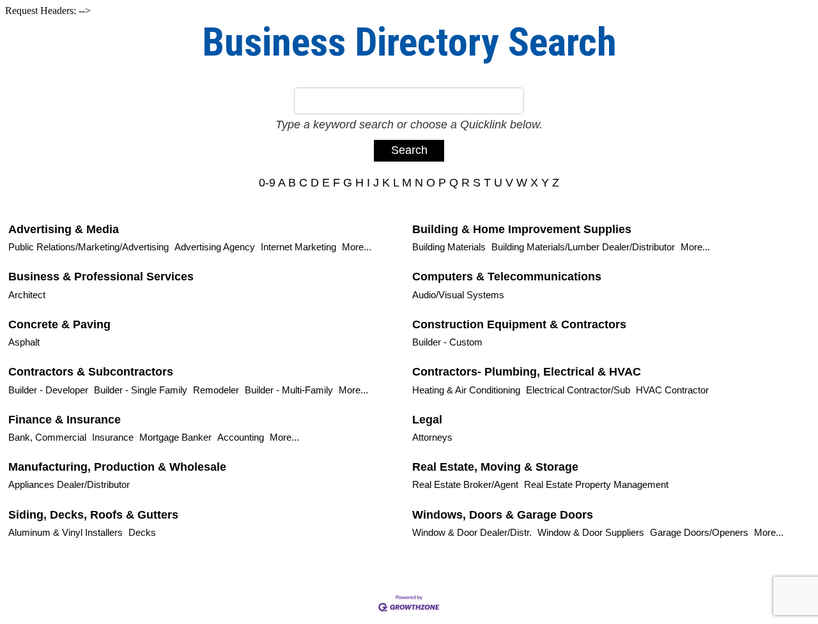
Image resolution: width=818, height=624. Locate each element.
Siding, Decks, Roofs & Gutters (93, 514)
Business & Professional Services (101, 276)
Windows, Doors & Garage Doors (502, 514)
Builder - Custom (447, 342)
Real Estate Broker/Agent (465, 484)
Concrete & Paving (59, 324)
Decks (142, 532)
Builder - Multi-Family (289, 389)
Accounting (240, 437)
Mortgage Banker (175, 437)
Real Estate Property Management (596, 484)
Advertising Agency (214, 246)
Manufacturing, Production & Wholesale (117, 466)
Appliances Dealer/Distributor (69, 484)
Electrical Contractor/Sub (578, 389)
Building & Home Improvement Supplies (521, 229)
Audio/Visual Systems (458, 294)
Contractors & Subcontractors (90, 371)
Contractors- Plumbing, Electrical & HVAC (526, 371)
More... (356, 246)
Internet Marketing (298, 246)
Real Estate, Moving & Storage (495, 466)
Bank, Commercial (47, 437)
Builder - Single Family (140, 389)
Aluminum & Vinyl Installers (65, 532)
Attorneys (432, 437)
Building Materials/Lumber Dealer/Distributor (583, 246)
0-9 (267, 182)
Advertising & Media (63, 229)
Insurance (113, 437)
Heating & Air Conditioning (466, 389)
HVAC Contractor (672, 389)
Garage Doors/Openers (699, 532)
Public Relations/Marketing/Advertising (88, 246)
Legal (427, 419)
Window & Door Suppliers (590, 532)
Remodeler (216, 389)
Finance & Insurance (64, 419)
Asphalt (24, 342)
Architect (26, 294)
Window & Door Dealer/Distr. (472, 532)
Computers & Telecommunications (506, 276)
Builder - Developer (48, 389)
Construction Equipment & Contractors (519, 324)
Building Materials (449, 246)
